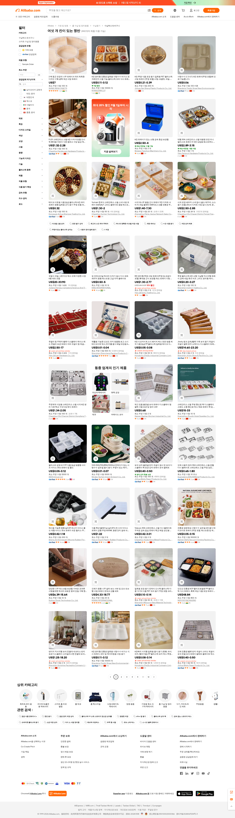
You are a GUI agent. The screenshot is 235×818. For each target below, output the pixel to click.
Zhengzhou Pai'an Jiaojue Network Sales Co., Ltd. (154, 214)
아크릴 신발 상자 (58, 224)
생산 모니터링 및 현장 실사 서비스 (75, 762)
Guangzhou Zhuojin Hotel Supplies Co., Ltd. (196, 416)
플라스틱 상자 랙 (160, 716)
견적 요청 (104, 746)
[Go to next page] (153, 676)
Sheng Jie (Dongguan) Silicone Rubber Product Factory (68, 540)
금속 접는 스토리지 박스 (182, 716)
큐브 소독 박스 (129, 722)
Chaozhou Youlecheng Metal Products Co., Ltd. (154, 540)
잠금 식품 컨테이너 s (29, 716)
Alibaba (51, 26)
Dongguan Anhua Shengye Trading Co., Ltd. (67, 214)
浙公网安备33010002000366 (162, 814)
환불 (142, 757)
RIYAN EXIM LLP (99, 90)
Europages (157, 806)
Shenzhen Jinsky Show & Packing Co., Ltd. (195, 355)
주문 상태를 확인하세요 (190, 752)
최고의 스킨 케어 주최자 (99, 224)
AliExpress (78, 806)
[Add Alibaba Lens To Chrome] (58, 793)
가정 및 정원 (63, 26)
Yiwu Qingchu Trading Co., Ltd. (147, 293)
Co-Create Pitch (28, 746)
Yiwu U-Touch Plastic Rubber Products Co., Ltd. (111, 540)
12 (148, 677)
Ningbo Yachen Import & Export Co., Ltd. (108, 477)
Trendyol (146, 806)
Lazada (117, 806)
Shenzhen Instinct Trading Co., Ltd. (192, 288)
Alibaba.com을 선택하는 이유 (33, 741)
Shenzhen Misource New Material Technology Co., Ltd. (154, 602)
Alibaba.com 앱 (142, 793)
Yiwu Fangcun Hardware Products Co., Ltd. (195, 153)
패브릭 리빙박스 (93, 722)
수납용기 (96, 26)
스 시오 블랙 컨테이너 (150, 722)
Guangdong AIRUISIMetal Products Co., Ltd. (196, 477)
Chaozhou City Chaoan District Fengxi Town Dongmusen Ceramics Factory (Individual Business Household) (197, 214)
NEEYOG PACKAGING (187, 600)
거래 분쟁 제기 (146, 752)
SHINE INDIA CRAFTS (58, 88)
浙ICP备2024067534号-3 (187, 814)
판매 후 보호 (66, 757)
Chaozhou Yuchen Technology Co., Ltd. (108, 214)
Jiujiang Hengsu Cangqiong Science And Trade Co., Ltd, (68, 288)
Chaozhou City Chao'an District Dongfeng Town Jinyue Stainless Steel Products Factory (68, 416)
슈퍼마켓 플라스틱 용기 (30, 722)
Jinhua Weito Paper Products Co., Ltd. (151, 479)
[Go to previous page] (110, 676)
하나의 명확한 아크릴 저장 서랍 (127, 224)
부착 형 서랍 (111, 722)
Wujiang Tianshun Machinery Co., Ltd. (150, 151)
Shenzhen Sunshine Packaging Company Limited (68, 665)
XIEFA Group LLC (56, 477)
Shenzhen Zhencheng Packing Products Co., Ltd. (111, 353)
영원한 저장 (124, 716)
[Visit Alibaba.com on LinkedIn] (186, 773)
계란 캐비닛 (151, 224)
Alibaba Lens (36, 793)
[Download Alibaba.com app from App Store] (185, 793)
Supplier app (119, 793)
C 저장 (106, 230)
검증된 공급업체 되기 (189, 757)
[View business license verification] (142, 814)
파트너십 (183, 762)
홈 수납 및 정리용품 (80, 26)
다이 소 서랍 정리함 (72, 722)
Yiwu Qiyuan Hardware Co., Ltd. (62, 355)
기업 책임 (25, 752)
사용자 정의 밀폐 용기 (88, 230)
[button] (149, 10)
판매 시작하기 (186, 746)
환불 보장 (65, 746)
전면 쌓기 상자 (77, 224)
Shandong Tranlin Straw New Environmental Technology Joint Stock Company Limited (197, 88)
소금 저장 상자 (52, 722)
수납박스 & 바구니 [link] (112, 26)
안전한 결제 (66, 741)
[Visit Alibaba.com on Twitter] (192, 773)
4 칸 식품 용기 (168, 224)
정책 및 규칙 (66, 767)
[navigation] (30, 351)
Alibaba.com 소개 (28, 736)
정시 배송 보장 (67, 752)
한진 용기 (48, 716)
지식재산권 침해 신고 (149, 762)
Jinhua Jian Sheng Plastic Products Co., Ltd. (153, 88)
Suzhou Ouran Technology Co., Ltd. (63, 600)
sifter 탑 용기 (141, 716)
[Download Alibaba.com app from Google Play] (205, 793)
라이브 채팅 (145, 746)
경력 (23, 757)
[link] (231, 792)
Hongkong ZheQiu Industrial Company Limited (154, 355)
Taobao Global (129, 806)
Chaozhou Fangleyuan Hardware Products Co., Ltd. (68, 151)
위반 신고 (144, 767)
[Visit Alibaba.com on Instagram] (197, 773)
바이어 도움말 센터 (148, 741)
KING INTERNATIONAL (101, 288)
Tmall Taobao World (104, 806)
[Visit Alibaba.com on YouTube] (203, 773)
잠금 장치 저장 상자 (66, 716)
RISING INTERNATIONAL (102, 600)
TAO (138, 806)
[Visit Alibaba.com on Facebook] (181, 773)
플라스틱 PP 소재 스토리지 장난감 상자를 (97, 716)
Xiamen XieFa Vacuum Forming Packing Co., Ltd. (197, 540)
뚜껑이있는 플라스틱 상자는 (62, 230)
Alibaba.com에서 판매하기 (191, 741)
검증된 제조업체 (107, 741)
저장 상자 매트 (187, 224)
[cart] (184, 11)
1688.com (89, 806)
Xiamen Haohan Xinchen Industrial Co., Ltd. (153, 416)
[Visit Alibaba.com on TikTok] (208, 773)
